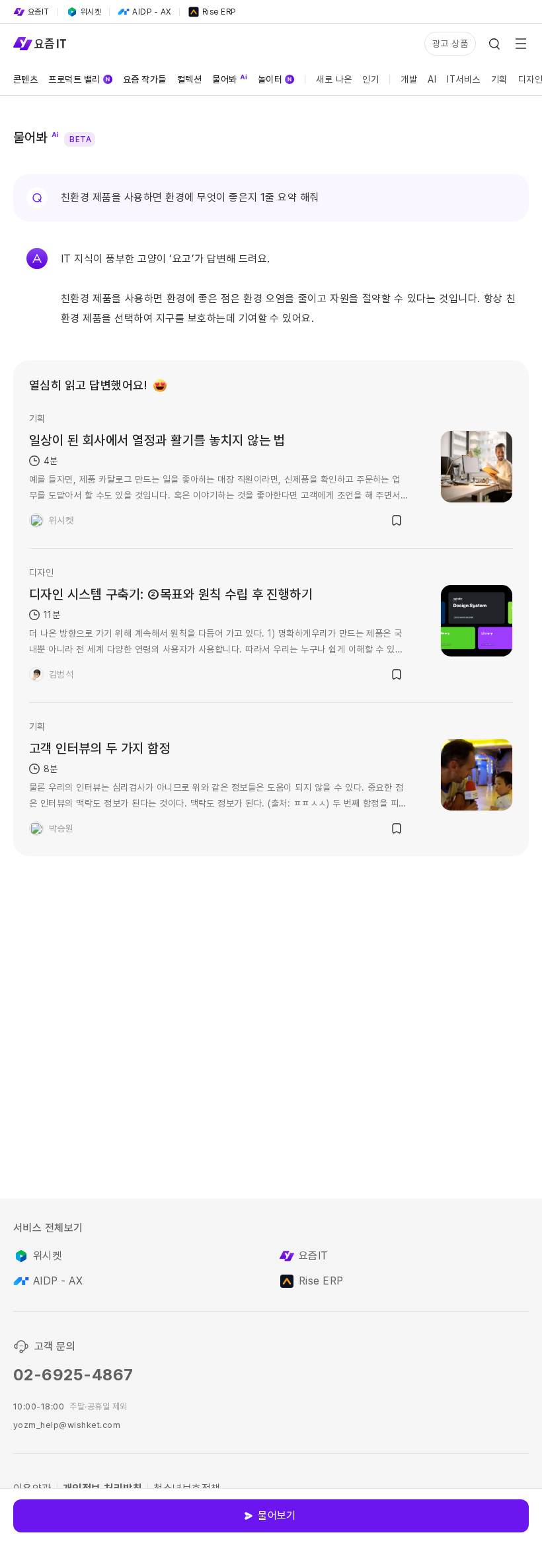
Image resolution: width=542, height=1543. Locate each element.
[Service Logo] (39, 43)
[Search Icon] (494, 44)
